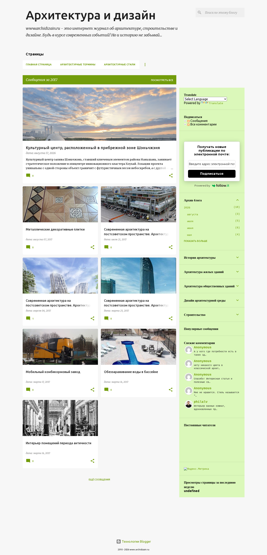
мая (189, 235)
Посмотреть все (162, 80)
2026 (187, 207)
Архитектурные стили (119, 64)
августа (192, 214)
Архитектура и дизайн (91, 15)
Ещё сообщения (99, 479)
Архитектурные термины (77, 64)
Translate (216, 103)
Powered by (202, 185)
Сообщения (199, 121)
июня (190, 228)
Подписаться (211, 174)
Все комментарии (203, 124)
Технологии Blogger (136, 541)
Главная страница (39, 64)
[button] (170, 176)
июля (190, 221)
